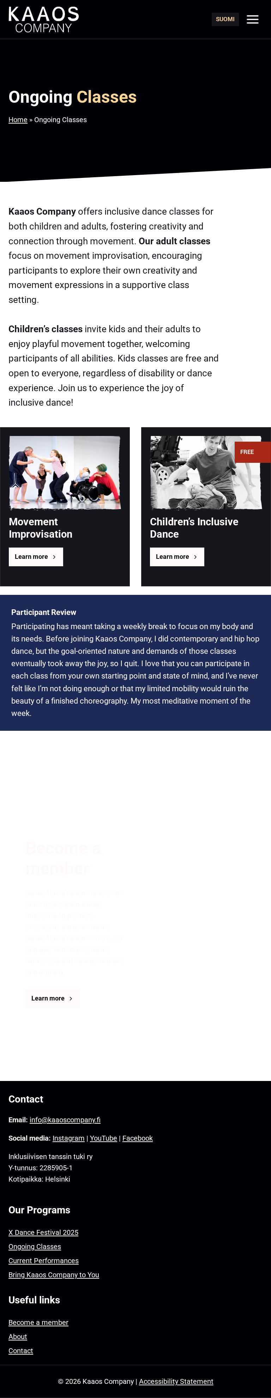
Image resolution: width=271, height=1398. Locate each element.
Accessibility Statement (176, 1381)
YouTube (103, 1138)
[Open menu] (252, 19)
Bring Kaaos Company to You (53, 1275)
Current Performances (43, 1260)
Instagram (69, 1138)
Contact (20, 1350)
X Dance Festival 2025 (43, 1232)
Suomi (225, 19)
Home (18, 119)
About (17, 1336)
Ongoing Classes (34, 1246)
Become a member (38, 1322)
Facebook (137, 1138)
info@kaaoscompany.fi (65, 1120)
